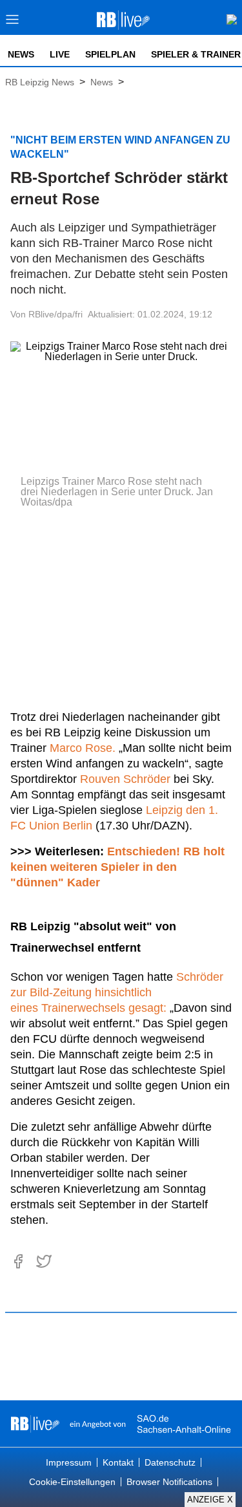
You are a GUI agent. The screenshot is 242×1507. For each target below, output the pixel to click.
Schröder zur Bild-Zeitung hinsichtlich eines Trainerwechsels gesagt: (116, 992)
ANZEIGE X (210, 1499)
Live (60, 54)
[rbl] (35, 1424)
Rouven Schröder (125, 779)
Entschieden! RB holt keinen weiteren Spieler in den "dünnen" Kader (117, 867)
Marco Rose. (83, 748)
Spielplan (110, 54)
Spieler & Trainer (196, 54)
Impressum (69, 1462)
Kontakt (118, 1462)
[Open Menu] (12, 22)
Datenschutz (170, 1462)
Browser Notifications (169, 1481)
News (21, 54)
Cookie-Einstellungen (72, 1481)
